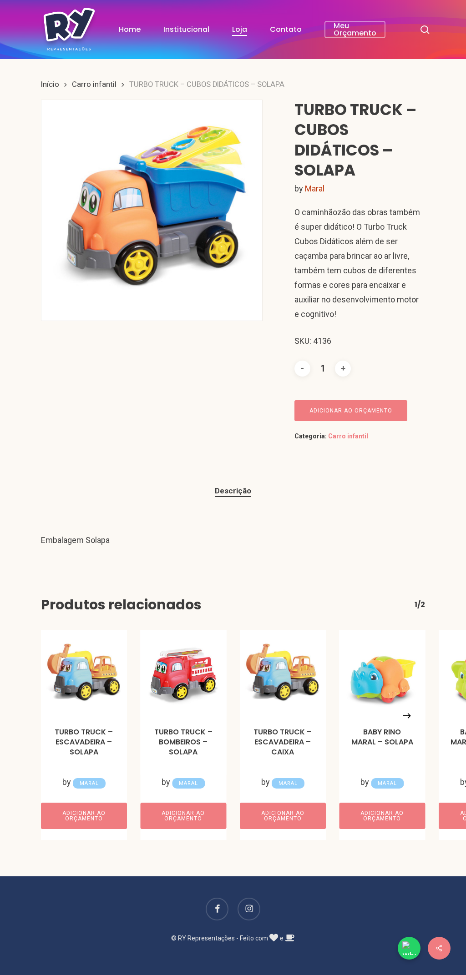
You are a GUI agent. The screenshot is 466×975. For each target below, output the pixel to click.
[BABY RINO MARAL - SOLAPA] (382, 673)
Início (50, 84)
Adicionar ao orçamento (350, 410)
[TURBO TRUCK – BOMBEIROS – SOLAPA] (184, 673)
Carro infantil (94, 84)
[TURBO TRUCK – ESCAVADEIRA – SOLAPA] (84, 673)
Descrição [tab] (233, 490)
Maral (314, 188)
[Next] (407, 716)
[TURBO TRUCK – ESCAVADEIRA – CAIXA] (283, 673)
